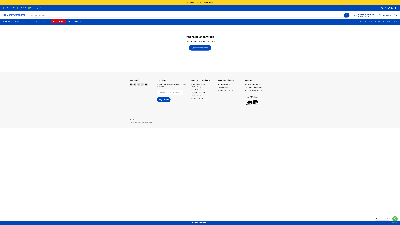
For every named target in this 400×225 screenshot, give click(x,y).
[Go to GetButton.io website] (395, 223)
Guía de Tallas (196, 90)
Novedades (133, 120)
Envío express (196, 96)
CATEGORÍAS (42, 22)
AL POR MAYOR (75, 22)
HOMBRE (7, 22)
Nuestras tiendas (224, 87)
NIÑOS (29, 22)
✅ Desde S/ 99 (21, 8)
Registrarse (164, 99)
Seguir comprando (200, 48)
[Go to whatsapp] (395, 218)
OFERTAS (59, 21)
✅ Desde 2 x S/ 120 (9, 8)
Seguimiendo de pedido (372, 22)
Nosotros (392, 22)
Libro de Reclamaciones (253, 90)
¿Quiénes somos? (224, 84)
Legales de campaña (252, 84)
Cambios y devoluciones (199, 99)
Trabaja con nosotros (225, 90)
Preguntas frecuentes (198, 93)
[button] (200, 223)
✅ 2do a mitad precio (34, 8)
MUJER (18, 22)
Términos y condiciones (253, 87)
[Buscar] (346, 15)
